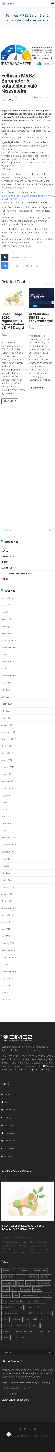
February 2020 (7, 887)
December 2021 (8, 781)
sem (41, 1331)
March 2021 (6, 816)
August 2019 (7, 915)
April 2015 (5, 1000)
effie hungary (24, 1289)
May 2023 (5, 711)
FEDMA (44, 1066)
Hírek (15, 97)
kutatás (24, 257)
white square (18, 1337)
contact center (8, 1283)
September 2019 (8, 908)
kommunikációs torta (36, 1301)
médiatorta (16, 1319)
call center (45, 1277)
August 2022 (7, 753)
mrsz (31, 257)
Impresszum (10, 1133)
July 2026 (5, 605)
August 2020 (7, 852)
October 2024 (7, 669)
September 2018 (8, 971)
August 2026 (7, 598)
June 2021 (6, 802)
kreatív (19, 1307)
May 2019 (5, 929)
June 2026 (6, 612)
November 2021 (8, 788)
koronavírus (7, 1307)
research (34, 1325)
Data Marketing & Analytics (31, 1069)
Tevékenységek (10, 1110)
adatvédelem (8, 1277)
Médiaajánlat (10, 1141)
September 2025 (8, 647)
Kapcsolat (9, 1125)
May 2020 (5, 873)
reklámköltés (8, 1325)
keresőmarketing (16, 1301)
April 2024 (5, 697)
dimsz (5, 1289)
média (5, 1319)
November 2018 (8, 957)
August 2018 (7, 978)
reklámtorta (22, 1325)
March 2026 (6, 619)
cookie (20, 1283)
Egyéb (4, 551)
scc (43, 1325)
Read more (10, 401)
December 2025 (8, 633)
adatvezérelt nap (39, 1271)
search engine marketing (25, 1331)
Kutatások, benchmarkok (16, 573)
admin (6, 97)
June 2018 (6, 993)
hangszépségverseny (30, 1295)
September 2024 (8, 676)
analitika (21, 1277)
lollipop (39, 1307)
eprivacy (37, 1289)
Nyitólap (8, 1094)
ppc (42, 1319)
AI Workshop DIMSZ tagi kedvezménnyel (41, 317)
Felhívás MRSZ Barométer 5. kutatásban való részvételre (19, 83)
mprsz (40, 1313)
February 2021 (7, 823)
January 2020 (7, 894)
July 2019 (5, 922)
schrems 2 (7, 1331)
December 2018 (8, 950)
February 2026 (7, 626)
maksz (30, 1313)
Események (7, 556)
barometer (33, 1277)
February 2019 (7, 943)
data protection (44, 1283)
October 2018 (7, 964)
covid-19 (30, 1283)
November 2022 (8, 739)
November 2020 (8, 845)
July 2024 (5, 683)
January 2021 (7, 831)
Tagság (8, 1117)
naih (27, 1319)
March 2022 (6, 760)
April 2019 (5, 936)
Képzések (7, 568)
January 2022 (7, 774)
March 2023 (6, 718)
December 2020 (8, 838)
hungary (46, 1295)
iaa (4, 1301)
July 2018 (5, 985)
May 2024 (5, 690)
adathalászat (8, 1271)
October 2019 (7, 901)
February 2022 (7, 767)
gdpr (16, 1295)
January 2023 (7, 725)
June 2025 (6, 654)
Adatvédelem (10, 1148)
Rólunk (7, 1102)
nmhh (35, 1319)
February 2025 (7, 661)
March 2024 (6, 704)
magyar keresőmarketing (13, 1313)
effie (13, 1289)
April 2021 (5, 809)
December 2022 (8, 732)
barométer (15, 257)
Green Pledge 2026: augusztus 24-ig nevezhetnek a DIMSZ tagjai (13, 321)
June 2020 (6, 866)
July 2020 (5, 859)
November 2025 (8, 640)
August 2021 (7, 795)
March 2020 (6, 880)
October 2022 (7, 746)
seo (48, 1331)
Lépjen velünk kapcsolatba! (15, 1399)
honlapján (26, 246)
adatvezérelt (23, 1271)
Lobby (4, 579)
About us (8, 1156)
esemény (6, 1295)
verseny (6, 1337)
